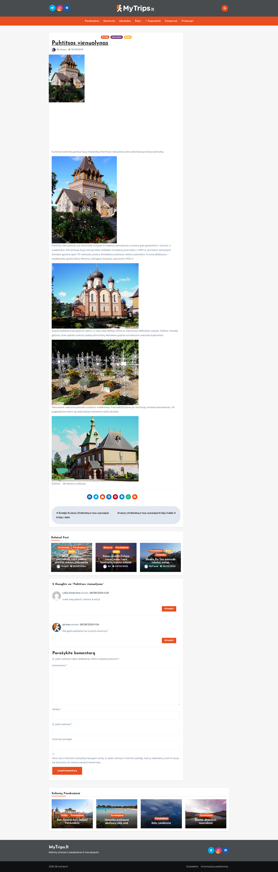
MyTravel (154, 566)
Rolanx (65, 566)
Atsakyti (169, 608)
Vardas (56, 709)
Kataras (108, 547)
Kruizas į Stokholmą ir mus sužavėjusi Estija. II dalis (146, 513)
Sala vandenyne (161, 823)
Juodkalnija (63, 547)
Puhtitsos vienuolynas (80, 43)
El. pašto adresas (62, 724)
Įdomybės (125, 21)
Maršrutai (109, 21)
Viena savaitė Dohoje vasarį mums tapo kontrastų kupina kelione (115, 559)
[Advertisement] (116, 125)
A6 (109, 566)
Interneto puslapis (62, 739)
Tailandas (161, 555)
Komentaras (59, 665)
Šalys (138, 21)
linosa (63, 49)
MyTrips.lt (59, 847)
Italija (64, 815)
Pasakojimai (92, 21)
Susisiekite (192, 866)
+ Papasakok (153, 21)
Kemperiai (171, 21)
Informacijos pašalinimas (214, 866)
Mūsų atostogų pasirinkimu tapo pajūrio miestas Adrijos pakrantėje (71, 559)
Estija (105, 37)
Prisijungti (187, 21)
